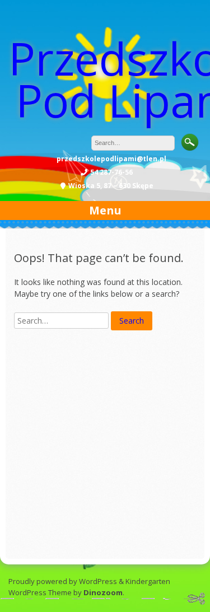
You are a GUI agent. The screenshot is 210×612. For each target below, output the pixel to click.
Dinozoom (103, 592)
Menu (105, 210)
